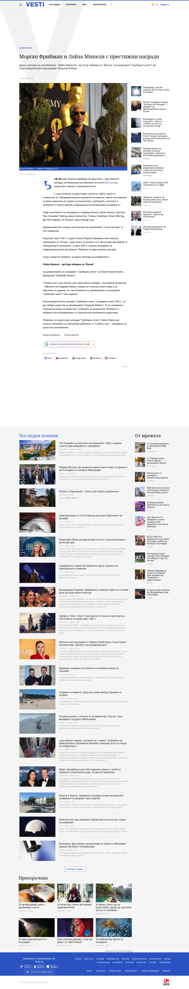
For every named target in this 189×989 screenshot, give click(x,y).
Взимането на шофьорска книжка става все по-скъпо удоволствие (153, 169)
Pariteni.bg (141, 962)
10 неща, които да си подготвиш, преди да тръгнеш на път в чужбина (113, 907)
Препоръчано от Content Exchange (117, 951)
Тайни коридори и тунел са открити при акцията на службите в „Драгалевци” (156, 575)
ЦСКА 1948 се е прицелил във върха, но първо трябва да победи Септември (158, 540)
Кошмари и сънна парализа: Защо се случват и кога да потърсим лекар (152, 122)
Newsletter (63, 358)
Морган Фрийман (52, 335)
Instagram (112, 358)
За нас (89, 971)
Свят (84, 4)
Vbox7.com (88, 959)
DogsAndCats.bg (139, 959)
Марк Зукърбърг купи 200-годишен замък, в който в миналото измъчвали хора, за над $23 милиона (90, 771)
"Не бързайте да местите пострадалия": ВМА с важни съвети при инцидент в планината (90, 444)
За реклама (101, 971)
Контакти (166, 971)
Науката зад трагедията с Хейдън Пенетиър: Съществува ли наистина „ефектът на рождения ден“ (92, 643)
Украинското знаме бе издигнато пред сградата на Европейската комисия (88, 567)
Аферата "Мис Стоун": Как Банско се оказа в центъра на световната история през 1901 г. (91, 617)
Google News (80, 358)
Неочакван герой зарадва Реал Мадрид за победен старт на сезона (158, 557)
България (71, 4)
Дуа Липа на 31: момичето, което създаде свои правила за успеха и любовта (157, 522)
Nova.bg (125, 959)
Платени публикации (150, 971)
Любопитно (99, 4)
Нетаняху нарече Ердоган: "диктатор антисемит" (153, 214)
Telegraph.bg (164, 962)
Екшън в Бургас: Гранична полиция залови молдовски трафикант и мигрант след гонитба (91, 797)
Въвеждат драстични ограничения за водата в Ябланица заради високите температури (92, 845)
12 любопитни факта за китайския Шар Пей (158, 446)
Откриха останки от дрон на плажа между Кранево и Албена (90, 694)
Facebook (97, 358)
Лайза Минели (72, 335)
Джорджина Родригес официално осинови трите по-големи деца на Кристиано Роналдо (93, 591)
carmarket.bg (147, 176)
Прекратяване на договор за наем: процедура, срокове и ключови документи (154, 152)
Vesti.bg (35, 4)
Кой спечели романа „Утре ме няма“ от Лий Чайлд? (74, 940)
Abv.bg (78, 959)
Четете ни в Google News (41, 972)
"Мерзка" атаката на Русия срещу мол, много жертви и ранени (155, 199)
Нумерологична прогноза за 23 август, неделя (158, 505)
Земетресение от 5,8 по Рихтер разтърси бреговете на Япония (90, 517)
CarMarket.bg (155, 959)
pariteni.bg (146, 158)
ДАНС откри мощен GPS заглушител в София (155, 183)
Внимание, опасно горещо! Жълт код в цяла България (156, 89)
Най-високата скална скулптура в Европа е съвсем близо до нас (158, 490)
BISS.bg (167, 959)
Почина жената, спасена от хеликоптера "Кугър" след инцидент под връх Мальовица (90, 718)
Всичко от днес (75, 869)
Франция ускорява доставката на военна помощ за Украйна (89, 669)
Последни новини (38, 436)
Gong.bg (100, 959)
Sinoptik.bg (118, 962)
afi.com (109, 182)
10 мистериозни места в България (33, 940)
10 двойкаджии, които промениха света (32, 906)
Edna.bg (152, 962)
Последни (54, 4)
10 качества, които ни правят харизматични (74, 906)
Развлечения (25, 48)
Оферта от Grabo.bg (66, 495)
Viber (50, 358)
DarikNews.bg (113, 959)
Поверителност (131, 971)
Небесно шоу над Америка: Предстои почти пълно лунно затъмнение (92, 821)
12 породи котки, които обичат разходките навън (156, 460)
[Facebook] (170, 974)
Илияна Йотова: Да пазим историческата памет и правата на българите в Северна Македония (93, 469)
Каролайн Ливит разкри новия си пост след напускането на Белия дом (92, 541)
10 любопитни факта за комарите (109, 940)
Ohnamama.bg (103, 962)
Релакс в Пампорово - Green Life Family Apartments (89, 491)
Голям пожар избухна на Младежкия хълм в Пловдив (158, 592)
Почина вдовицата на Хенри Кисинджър (154, 227)
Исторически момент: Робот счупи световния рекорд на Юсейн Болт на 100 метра (156, 137)
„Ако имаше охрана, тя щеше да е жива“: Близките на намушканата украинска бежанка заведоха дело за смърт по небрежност (93, 743)
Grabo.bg (129, 962)
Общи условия (115, 971)
